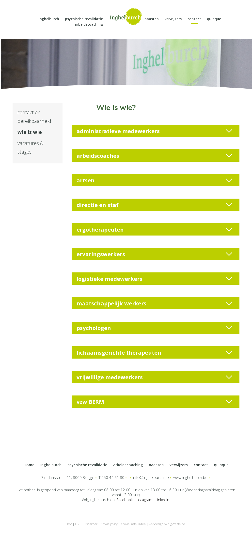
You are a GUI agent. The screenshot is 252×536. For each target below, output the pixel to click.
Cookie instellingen (133, 524)
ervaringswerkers (101, 254)
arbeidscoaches (98, 155)
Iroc (69, 524)
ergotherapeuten (100, 229)
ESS (77, 524)
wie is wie (29, 132)
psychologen (94, 327)
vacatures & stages (30, 147)
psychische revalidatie (84, 18)
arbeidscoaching (89, 24)
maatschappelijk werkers (111, 303)
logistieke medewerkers (109, 278)
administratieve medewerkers (118, 131)
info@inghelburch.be (151, 477)
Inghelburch (49, 18)
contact (194, 18)
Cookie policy (109, 524)
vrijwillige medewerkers (110, 377)
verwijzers (173, 18)
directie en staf (98, 204)
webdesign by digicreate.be (167, 524)
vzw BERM (90, 401)
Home (29, 464)
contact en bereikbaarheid (34, 116)
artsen (85, 180)
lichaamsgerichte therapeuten (119, 352)
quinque (214, 18)
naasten (151, 18)
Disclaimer (90, 524)
